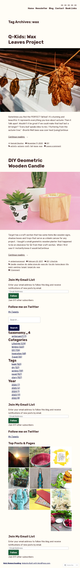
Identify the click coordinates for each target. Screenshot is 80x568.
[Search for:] (24, 320)
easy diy (44, 264)
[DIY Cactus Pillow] (18, 499)
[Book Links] (75, 5)
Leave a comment (53, 146)
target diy (32, 267)
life (67, 264)
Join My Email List (21, 280)
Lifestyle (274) (19, 343)
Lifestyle (54, 261)
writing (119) (17, 371)
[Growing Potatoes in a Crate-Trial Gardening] (18, 478)
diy (26, 264)
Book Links (71, 8)
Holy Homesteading (12, 563)
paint (10, 267)
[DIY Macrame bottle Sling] (40, 478)
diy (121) (15, 367)
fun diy (51, 264)
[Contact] (72, 5)
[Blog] (68, 5)
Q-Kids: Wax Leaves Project (26, 39)
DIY (48, 143)
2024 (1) (15, 391)
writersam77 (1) (19, 336)
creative (20, 264)
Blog (51, 8)
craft (27, 146)
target (24, 267)
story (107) (17, 377)
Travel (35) (17, 357)
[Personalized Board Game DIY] (39, 499)
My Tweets (13, 312)
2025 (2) (16, 388)
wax (40, 146)
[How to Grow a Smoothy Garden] (61, 520)
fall (31, 146)
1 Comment (15, 270)
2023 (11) (16, 394)
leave (36, 146)
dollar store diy (34, 264)
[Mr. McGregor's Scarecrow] (61, 499)
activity (13, 146)
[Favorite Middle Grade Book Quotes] (61, 457)
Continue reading (16, 136)
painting (17, 267)
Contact (59, 8)
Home (31, 8)
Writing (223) (18, 347)
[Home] (62, 5)
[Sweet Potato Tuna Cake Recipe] (61, 478)
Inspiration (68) (19, 353)
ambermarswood (17, 261)
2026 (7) (16, 384)
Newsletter (41, 8)
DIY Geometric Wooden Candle (26, 163)
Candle (13, 264)
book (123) (16, 364)
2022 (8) (16, 398)
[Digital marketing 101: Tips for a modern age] (18, 457)
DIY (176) (16, 350)
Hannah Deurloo (17, 143)
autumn (21, 146)
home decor (60, 264)
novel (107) (17, 374)
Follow (13, 296)
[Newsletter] (65, 5)
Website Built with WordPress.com (36, 563)
